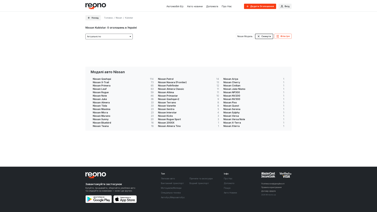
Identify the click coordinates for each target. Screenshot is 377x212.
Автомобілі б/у (174, 6)
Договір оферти (268, 191)
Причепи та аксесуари (201, 178)
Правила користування (271, 187)
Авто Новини (230, 192)
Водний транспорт (199, 183)
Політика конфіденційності (273, 184)
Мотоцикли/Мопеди (171, 188)
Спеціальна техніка (171, 192)
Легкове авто (168, 178)
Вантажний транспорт (172, 183)
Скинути (266, 36)
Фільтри (285, 36)
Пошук (227, 188)
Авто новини (195, 6)
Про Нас (227, 6)
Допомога (212, 6)
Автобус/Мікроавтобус (173, 197)
